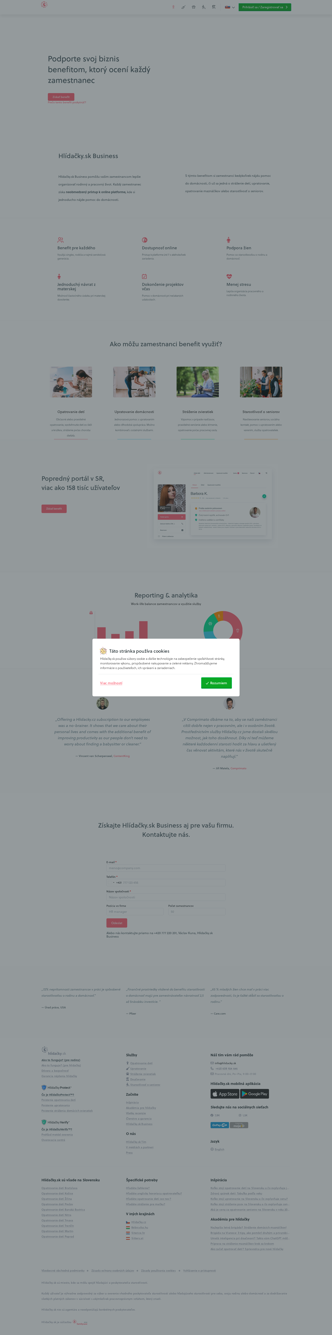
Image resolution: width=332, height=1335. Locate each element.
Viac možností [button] (111, 682)
